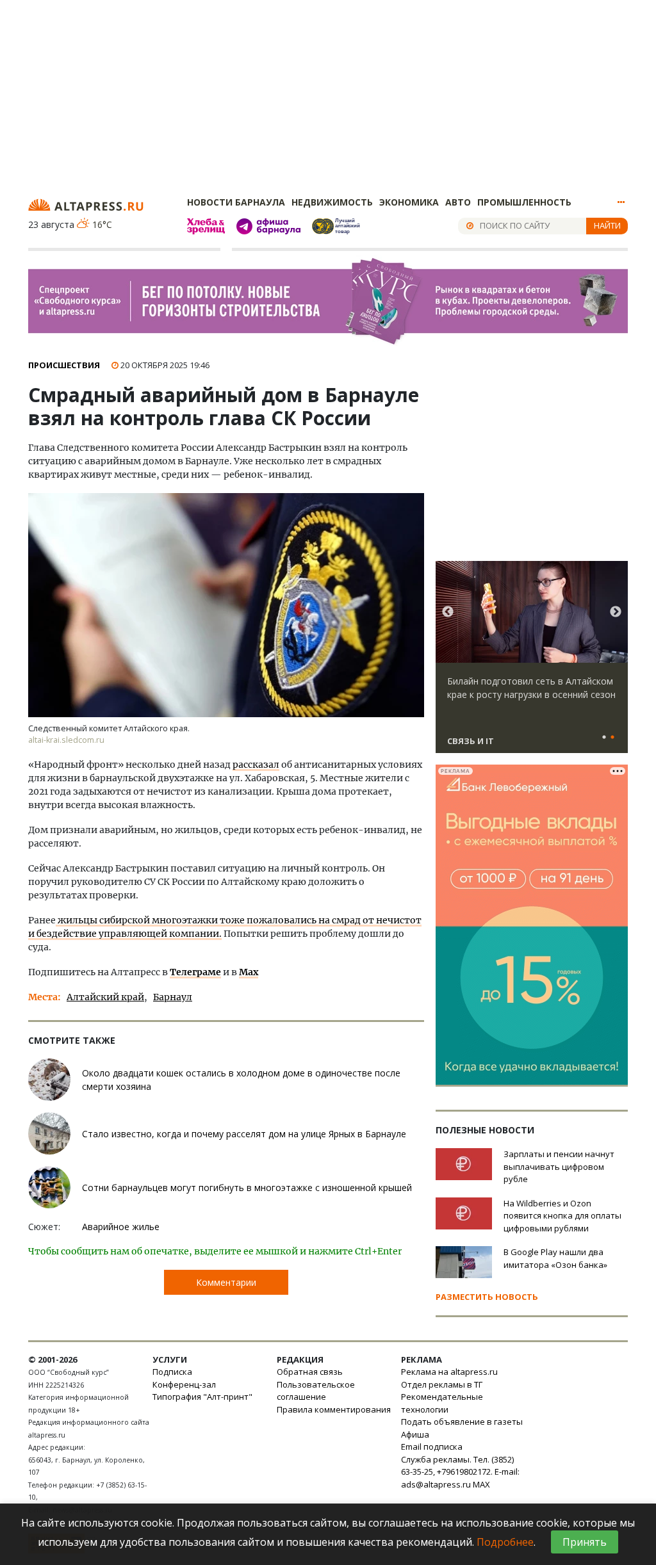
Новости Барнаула (236, 202)
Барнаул (172, 997)
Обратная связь (310, 1371)
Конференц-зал (184, 1384)
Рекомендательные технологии (442, 1403)
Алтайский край (105, 997)
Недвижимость (332, 202)
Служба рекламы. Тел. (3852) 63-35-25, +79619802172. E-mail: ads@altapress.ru (460, 1472)
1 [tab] (604, 737)
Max (248, 972)
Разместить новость (487, 1296)
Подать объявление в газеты (462, 1421)
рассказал (256, 764)
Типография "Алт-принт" (202, 1396)
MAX (481, 1484)
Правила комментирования (334, 1409)
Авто (458, 202)
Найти (607, 225)
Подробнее (505, 1542)
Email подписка (432, 1446)
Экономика (409, 202)
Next (615, 612)
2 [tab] (612, 737)
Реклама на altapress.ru (449, 1371)
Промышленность (524, 202)
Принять (584, 1542)
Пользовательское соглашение (316, 1391)
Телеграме (195, 972)
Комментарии (226, 1282)
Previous (447, 612)
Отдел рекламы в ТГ (441, 1384)
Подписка (172, 1371)
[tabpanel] (532, 663)
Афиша (415, 1434)
